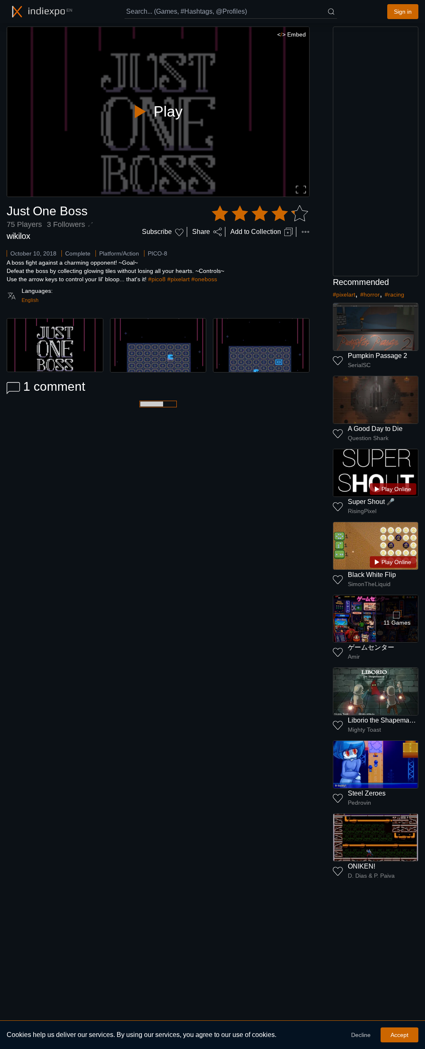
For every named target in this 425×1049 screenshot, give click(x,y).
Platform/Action (119, 253)
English (30, 300)
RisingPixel (362, 511)
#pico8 (157, 279)
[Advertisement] (375, 151)
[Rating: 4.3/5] (260, 214)
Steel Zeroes (367, 793)
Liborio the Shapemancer (385, 720)
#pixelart (178, 279)
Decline (361, 1035)
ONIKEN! (361, 866)
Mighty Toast (364, 729)
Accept (399, 1035)
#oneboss (204, 279)
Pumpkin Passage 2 (377, 355)
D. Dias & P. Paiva (371, 875)
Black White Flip (372, 574)
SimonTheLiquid (369, 584)
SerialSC (359, 365)
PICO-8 (157, 253)
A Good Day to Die (375, 428)
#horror (370, 294)
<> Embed (291, 34)
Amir (354, 656)
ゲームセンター (371, 647)
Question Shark (368, 438)
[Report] (305, 232)
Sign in (403, 11)
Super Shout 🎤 (371, 501)
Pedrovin (359, 802)
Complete (77, 253)
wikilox (18, 236)
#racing (394, 294)
